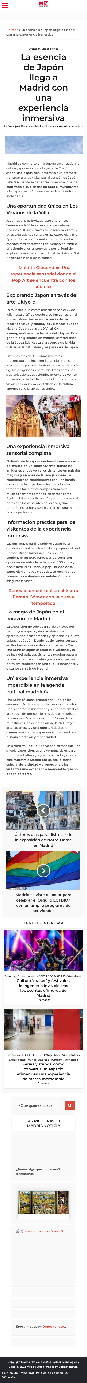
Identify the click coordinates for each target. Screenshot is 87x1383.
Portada (12, 30)
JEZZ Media (27, 1366)
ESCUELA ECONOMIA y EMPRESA (43, 1055)
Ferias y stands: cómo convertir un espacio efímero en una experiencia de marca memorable (43, 1071)
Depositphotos (53, 1326)
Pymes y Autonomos (64, 1059)
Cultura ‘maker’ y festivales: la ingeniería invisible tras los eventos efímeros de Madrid (43, 988)
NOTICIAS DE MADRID (50, 976)
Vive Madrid (74, 976)
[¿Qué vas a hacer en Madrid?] (43, 1255)
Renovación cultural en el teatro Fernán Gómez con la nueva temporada (43, 597)
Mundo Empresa (38, 1059)
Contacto (8, 1376)
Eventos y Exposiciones (43, 48)
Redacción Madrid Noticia (37, 126)
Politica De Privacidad (18, 1373)
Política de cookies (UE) (53, 1373)
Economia (13, 1055)
